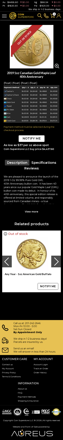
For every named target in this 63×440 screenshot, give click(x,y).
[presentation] (7, 261)
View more (31, 211)
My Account (8, 368)
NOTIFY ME (32, 138)
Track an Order (41, 368)
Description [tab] (17, 163)
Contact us (7, 364)
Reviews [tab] (31, 168)
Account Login (41, 364)
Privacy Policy (9, 372)
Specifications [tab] (43, 163)
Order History (40, 372)
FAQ (20, 392)
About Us (22, 388)
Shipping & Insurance (28, 401)
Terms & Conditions (11, 376)
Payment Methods (27, 396)
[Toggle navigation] (4, 16)
